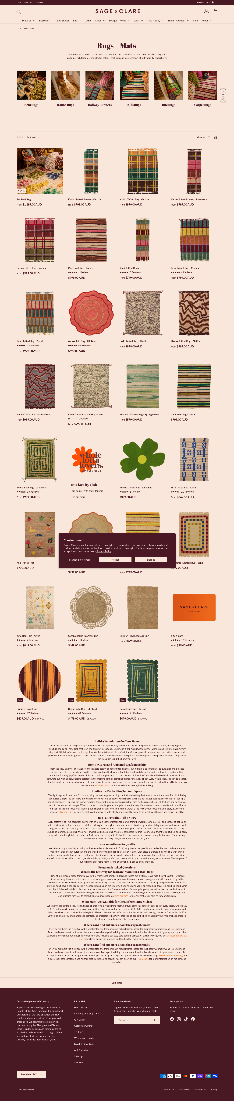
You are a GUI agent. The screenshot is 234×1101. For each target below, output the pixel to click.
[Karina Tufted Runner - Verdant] (91, 171)
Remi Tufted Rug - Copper (185, 268)
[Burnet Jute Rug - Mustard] (91, 681)
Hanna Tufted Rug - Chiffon (185, 341)
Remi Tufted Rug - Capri (30, 341)
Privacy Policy (103, 551)
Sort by (21, 137)
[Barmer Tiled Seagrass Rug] (143, 608)
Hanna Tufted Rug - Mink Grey (33, 414)
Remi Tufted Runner (130, 268)
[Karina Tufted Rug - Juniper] (40, 240)
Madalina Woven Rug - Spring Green (139, 414)
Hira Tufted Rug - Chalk (183, 487)
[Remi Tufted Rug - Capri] (40, 313)
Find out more (78, 496)
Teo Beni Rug (24, 199)
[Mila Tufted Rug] (40, 534)
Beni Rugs (31, 105)
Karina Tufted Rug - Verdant (135, 199)
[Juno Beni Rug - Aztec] (40, 608)
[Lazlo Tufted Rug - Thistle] (143, 313)
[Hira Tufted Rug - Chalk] (194, 459)
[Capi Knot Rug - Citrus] (194, 386)
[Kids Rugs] (134, 85)
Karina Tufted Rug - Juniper (31, 268)
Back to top (117, 982)
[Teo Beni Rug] (40, 171)
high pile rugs (121, 896)
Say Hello (79, 1062)
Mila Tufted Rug (25, 562)
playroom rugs (66, 812)
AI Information (81, 1050)
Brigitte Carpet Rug (27, 708)
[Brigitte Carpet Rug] (40, 681)
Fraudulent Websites (85, 1044)
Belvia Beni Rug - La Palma (31, 487)
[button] (215, 11)
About (205, 20)
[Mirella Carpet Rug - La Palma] (143, 459)
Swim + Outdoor (176, 20)
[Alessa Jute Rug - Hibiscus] (91, 313)
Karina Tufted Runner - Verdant (85, 199)
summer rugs (101, 785)
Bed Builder (63, 20)
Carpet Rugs (202, 105)
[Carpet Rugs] (202, 85)
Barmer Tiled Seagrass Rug (134, 635)
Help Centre (143, 958)
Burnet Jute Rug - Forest (133, 708)
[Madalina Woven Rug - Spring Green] (143, 386)
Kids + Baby (153, 20)
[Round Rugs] (65, 85)
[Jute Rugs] (168, 85)
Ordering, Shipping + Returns (89, 1013)
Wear (137, 20)
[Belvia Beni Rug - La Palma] (40, 459)
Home (19, 28)
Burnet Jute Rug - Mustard (82, 708)
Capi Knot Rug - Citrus (183, 414)
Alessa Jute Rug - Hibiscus (82, 341)
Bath (75, 20)
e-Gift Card (177, 635)
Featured (26, 20)
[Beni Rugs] (31, 85)
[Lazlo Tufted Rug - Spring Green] (91, 386)
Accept (115, 559)
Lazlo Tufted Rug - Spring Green (85, 414)
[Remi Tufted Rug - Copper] (194, 240)
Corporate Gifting (83, 1025)
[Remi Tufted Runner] (143, 240)
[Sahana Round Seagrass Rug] (91, 608)
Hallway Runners (100, 105)
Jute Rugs (168, 105)
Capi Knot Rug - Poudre (81, 268)
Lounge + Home (117, 20)
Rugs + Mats (29, 28)
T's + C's (78, 1031)
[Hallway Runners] (99, 85)
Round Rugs (65, 105)
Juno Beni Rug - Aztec (28, 635)
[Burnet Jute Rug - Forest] (143, 681)
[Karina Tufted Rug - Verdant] (143, 171)
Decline (151, 559)
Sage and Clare (28, 1089)
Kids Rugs (134, 105)
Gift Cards (79, 1019)
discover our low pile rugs (171, 955)
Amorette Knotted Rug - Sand (187, 562)
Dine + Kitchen (93, 20)
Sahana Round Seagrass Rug (83, 635)
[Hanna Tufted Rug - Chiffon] (194, 313)
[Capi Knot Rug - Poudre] (91, 240)
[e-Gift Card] (194, 608)
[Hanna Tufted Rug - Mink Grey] (40, 386)
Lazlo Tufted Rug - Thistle (133, 341)
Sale (195, 20)
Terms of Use (168, 1089)
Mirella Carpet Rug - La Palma (136, 487)
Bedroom (44, 20)
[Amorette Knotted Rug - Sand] (194, 534)
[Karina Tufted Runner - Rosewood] (194, 171)
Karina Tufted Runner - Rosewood (189, 199)
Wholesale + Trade (84, 1037)
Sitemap (78, 1056)
